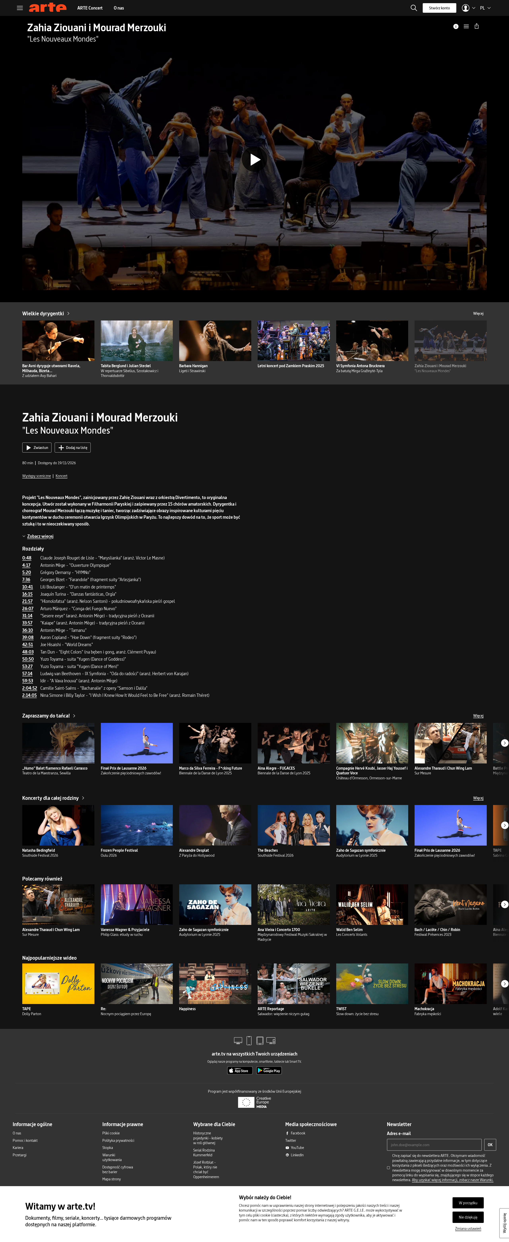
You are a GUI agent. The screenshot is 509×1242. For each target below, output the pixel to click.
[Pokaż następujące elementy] (505, 743)
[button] (414, 8)
